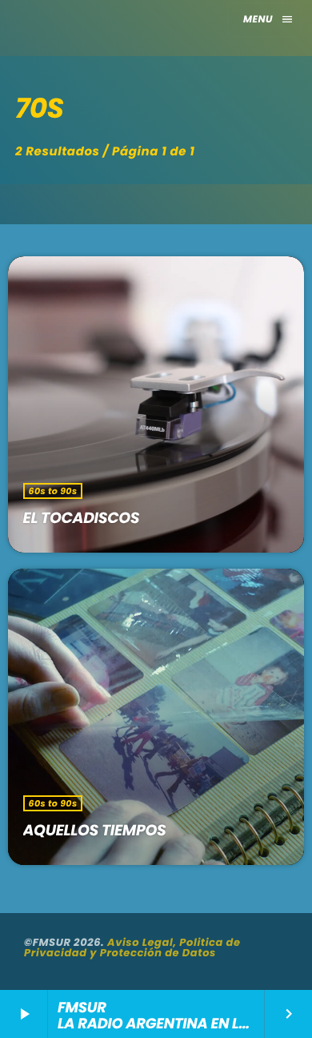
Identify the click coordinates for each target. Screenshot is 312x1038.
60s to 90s (53, 491)
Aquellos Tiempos (94, 830)
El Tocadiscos (81, 518)
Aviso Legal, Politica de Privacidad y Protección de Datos (132, 947)
